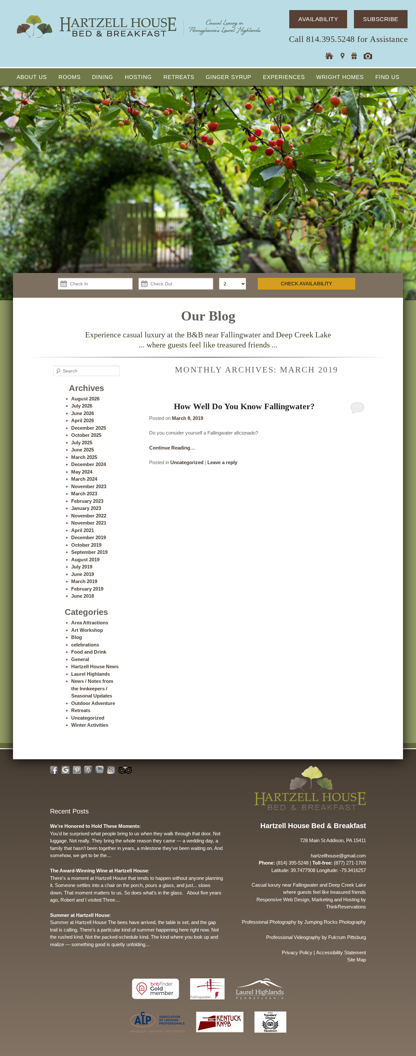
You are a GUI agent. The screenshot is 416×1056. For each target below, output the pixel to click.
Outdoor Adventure (93, 703)
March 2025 (84, 457)
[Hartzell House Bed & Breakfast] (138, 38)
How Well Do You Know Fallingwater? (244, 406)
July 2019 (81, 566)
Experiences (284, 77)
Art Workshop (87, 630)
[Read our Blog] (88, 770)
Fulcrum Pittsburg (347, 937)
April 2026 (82, 420)
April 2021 (82, 530)
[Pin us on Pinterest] (77, 770)
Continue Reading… (172, 447)
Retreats (178, 77)
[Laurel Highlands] (260, 1002)
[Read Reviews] (125, 770)
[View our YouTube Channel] (100, 770)
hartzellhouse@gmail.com (338, 855)
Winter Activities (89, 725)
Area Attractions (89, 622)
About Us (32, 77)
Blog (76, 637)
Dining (102, 77)
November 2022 (88, 515)
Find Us (387, 77)
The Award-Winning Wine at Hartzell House (99, 870)
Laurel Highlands (90, 674)
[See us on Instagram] (111, 770)
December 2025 (88, 428)
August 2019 (85, 559)
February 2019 (87, 589)
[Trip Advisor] (270, 1035)
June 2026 (82, 413)
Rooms (69, 77)
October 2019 (86, 545)
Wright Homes (340, 77)
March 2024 (84, 479)
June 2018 (82, 596)
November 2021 (88, 523)
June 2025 (82, 449)
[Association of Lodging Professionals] (158, 1035)
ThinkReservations (346, 906)
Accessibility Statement (341, 952)
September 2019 (89, 552)
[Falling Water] (208, 1002)
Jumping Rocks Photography (335, 922)
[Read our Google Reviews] (65, 770)
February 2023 (87, 501)
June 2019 (82, 574)
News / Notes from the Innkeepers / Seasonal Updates (92, 688)
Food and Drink (88, 652)
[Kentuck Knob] (220, 1035)
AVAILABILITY (318, 19)
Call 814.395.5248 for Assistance (348, 39)
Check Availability (306, 283)
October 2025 (86, 435)
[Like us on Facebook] (54, 770)
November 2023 (88, 486)
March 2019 (84, 581)
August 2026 (85, 398)
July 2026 (81, 406)
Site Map (356, 959)
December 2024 (88, 464)
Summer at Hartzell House (80, 915)
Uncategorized (186, 462)
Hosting (138, 77)
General (80, 659)
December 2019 (88, 537)
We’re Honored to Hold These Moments (94, 826)
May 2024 (81, 472)
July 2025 (81, 442)
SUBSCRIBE (380, 19)
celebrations (85, 644)
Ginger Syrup (228, 77)
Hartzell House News (95, 666)
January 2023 (86, 508)
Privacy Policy (297, 952)
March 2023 (84, 493)
